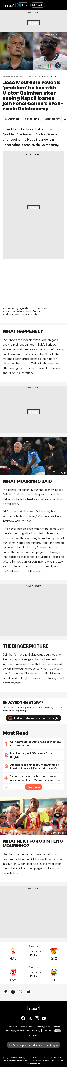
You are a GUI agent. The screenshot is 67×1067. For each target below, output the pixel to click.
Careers (56, 1027)
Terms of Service (27, 1027)
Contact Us (12, 1027)
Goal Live (47, 1030)
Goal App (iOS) (33, 1030)
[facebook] (23, 1019)
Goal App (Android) (15, 1030)
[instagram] (37, 1019)
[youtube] (43, 1019)
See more (33, 787)
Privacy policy (43, 1027)
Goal (18, 1058)
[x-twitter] (30, 1019)
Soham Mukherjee (13, 76)
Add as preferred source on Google (36, 718)
